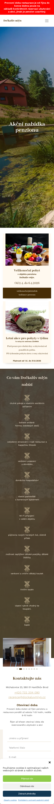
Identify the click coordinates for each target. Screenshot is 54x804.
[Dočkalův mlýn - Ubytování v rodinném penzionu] (27, 665)
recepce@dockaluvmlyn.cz (27, 697)
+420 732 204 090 (27, 692)
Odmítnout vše (27, 786)
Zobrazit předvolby (27, 793)
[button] (49, 762)
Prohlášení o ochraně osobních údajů (33, 800)
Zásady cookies (10, 800)
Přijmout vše (27, 778)
